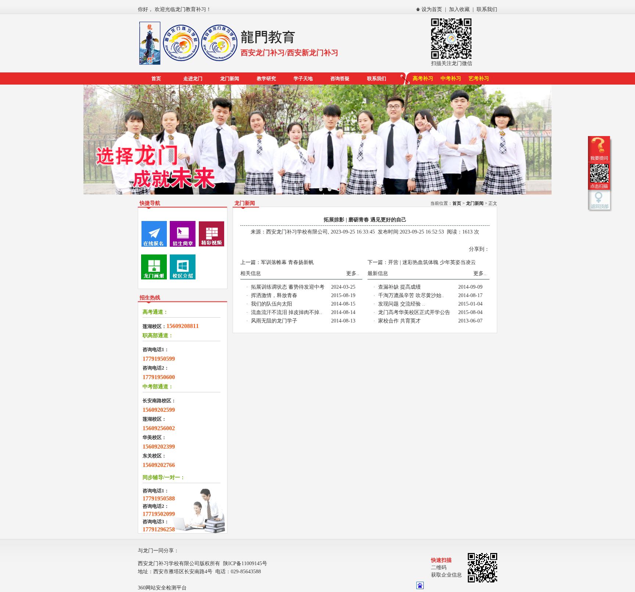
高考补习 (423, 78)
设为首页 (431, 9)
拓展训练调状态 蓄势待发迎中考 (287, 287)
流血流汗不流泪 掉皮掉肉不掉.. (286, 312)
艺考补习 (479, 78)
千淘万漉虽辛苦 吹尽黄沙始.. (411, 295)
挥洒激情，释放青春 (274, 295)
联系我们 (487, 9)
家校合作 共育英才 (399, 321)
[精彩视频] (211, 245)
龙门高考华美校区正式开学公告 (414, 312)
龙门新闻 (229, 78)
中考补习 (451, 78)
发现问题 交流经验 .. (401, 304)
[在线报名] (154, 245)
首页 (156, 78)
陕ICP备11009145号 (245, 563)
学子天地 (303, 78)
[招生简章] (182, 245)
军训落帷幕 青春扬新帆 (287, 262)
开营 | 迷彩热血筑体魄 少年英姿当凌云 (432, 262)
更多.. (352, 273)
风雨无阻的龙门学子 (274, 321)
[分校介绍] (182, 278)
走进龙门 (192, 78)
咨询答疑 (339, 78)
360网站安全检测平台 (162, 588)
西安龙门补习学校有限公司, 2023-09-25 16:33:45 (320, 232)
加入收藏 (459, 9)
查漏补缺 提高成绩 (399, 287)
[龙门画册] (154, 278)
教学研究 (266, 78)
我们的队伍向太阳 (271, 304)
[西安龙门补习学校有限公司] (189, 65)
